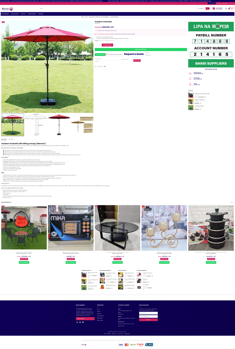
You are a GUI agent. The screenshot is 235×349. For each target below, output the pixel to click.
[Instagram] (233, 3)
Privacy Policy (120, 333)
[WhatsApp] (83, 322)
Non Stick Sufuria (80, 252)
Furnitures (40, 13)
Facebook (96, 66)
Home (98, 309)
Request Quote (137, 60)
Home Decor (29, 252)
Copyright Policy (127, 333)
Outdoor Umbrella (111, 40)
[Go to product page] (190, 95)
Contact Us (99, 313)
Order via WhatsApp (100, 54)
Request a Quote (80, 318)
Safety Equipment (100, 315)
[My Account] (226, 8)
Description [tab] (4, 139)
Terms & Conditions (107, 333)
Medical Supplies (14, 13)
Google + (103, 66)
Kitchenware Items (73, 252)
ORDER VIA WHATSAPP (141, 49)
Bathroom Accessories (162, 252)
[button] (1, 67)
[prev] (184, 22)
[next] (186, 22)
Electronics (209, 252)
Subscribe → (148, 319)
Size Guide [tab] (11, 139)
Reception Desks (122, 252)
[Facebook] (230, 3)
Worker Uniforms (32, 13)
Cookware (57, 252)
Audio (202, 252)
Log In (220, 3)
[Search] (208, 8)
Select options (117, 258)
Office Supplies (100, 318)
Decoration (19, 252)
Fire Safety (23, 13)
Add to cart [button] (24, 258)
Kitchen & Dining (67, 252)
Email (105, 66)
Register (225, 3)
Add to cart (108, 45)
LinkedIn (100, 66)
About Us (99, 311)
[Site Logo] (8, 9)
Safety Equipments (5, 13)
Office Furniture (100, 320)
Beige (9, 170)
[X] (232, 3)
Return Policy (114, 333)
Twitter (98, 66)
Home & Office (105, 40)
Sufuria (85, 252)
